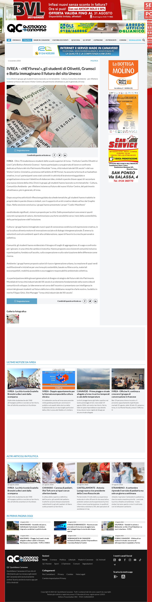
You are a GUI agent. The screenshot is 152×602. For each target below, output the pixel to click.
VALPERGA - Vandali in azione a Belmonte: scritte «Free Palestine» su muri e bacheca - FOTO (128, 527)
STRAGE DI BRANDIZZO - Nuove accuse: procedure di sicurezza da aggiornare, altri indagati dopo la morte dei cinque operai (82, 528)
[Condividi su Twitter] (60, 155)
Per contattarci (48, 574)
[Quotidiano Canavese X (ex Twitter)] (120, 559)
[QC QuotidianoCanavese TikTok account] (140, 559)
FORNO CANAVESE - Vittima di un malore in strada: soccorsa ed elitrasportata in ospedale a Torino (128, 540)
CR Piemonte (110, 40)
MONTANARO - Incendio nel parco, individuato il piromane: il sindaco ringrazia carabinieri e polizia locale (33, 527)
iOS (8, 582)
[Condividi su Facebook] (54, 155)
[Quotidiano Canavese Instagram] (130, 559)
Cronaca (16, 40)
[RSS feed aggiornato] (114, 559)
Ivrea (9, 79)
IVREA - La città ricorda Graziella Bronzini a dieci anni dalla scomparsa (23, 394)
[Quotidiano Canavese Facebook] (125, 559)
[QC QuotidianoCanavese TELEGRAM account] (114, 564)
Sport (56, 563)
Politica (27, 40)
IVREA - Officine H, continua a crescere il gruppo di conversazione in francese (126, 394)
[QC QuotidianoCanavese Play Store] (115, 576)
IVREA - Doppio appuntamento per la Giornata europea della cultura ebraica (58, 394)
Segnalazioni (135, 40)
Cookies (69, 574)
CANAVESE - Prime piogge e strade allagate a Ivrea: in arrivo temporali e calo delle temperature (93, 394)
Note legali (80, 574)
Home (44, 559)
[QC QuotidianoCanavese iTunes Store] (123, 576)
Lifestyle (72, 559)
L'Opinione (98, 40)
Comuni (122, 40)
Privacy (61, 574)
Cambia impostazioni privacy (54, 578)
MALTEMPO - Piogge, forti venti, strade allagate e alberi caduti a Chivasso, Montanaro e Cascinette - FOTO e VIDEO (35, 540)
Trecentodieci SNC (71, 597)
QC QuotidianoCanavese (64, 592)
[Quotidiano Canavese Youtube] (135, 559)
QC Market (47, 563)
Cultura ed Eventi (60, 40)
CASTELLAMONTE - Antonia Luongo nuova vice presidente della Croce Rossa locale (91, 490)
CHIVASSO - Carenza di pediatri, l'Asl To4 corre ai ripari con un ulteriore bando (57, 490)
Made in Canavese (42, 40)
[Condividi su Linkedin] (65, 155)
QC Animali (100, 559)
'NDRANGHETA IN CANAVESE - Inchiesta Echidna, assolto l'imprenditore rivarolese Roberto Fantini (82, 540)
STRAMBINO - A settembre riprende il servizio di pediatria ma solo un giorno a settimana (127, 490)
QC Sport (87, 40)
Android (14, 582)
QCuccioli (75, 40)
